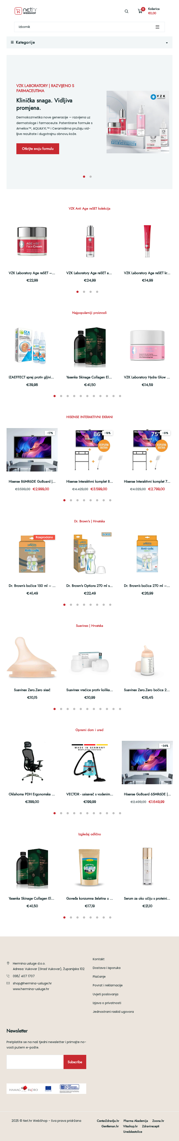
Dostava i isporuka (106, 968)
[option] (89, 122)
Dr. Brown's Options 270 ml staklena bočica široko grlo (107, 585)
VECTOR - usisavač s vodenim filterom (94, 794)
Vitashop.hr (130, 1126)
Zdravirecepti (150, 1126)
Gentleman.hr (110, 1126)
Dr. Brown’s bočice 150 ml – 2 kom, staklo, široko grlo (49, 585)
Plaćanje (99, 976)
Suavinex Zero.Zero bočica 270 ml (149, 689)
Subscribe (75, 1061)
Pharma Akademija (136, 1121)
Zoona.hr (158, 1121)
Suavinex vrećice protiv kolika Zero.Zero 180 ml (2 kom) (107, 689)
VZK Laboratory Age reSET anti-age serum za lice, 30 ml (107, 272)
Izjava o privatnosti (107, 1003)
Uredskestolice (132, 1131)
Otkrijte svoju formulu (37, 148)
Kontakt (99, 959)
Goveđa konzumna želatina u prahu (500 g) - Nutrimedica (108, 898)
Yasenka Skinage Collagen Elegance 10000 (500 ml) (105, 377)
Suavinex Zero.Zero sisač (32, 689)
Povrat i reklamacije (108, 985)
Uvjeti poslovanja (105, 994)
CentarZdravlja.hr (108, 1121)
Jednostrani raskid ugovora (113, 1011)
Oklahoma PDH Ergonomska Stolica (35, 794)
